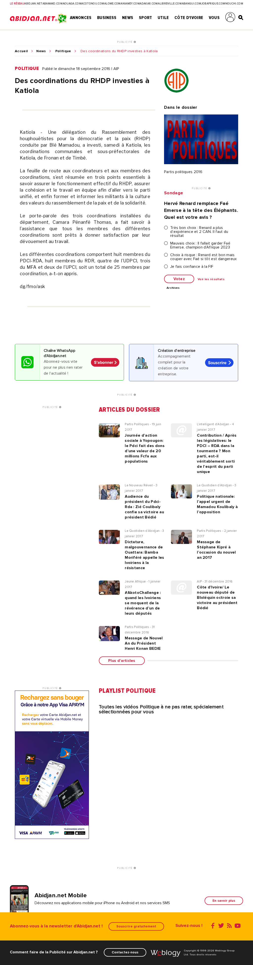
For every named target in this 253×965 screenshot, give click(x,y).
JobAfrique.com (213, 3)
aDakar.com (149, 3)
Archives (173, 288)
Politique (63, 51)
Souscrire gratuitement (136, 926)
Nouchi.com (234, 3)
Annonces (81, 17)
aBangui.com (191, 3)
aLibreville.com (170, 3)
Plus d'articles (121, 660)
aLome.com (112, 3)
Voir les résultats (211, 279)
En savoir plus (223, 900)
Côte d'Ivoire (188, 17)
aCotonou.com (92, 3)
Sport (145, 17)
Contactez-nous (125, 952)
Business (107, 17)
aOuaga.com (72, 3)
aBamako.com (52, 3)
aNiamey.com (130, 3)
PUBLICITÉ (125, 42)
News (127, 17)
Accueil (21, 51)
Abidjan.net (33, 3)
